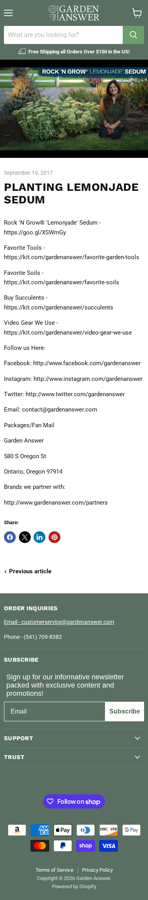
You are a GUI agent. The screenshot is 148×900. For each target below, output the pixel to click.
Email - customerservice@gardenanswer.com (59, 622)
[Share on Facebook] (10, 537)
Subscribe (124, 711)
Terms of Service (54, 870)
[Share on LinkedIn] (39, 537)
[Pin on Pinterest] (54, 537)
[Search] (133, 35)
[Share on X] (25, 537)
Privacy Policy (97, 870)
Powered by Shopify (74, 886)
